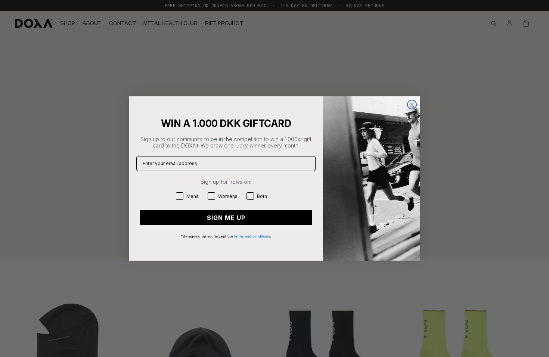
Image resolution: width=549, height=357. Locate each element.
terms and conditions (252, 236)
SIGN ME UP (226, 217)
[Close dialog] (411, 104)
